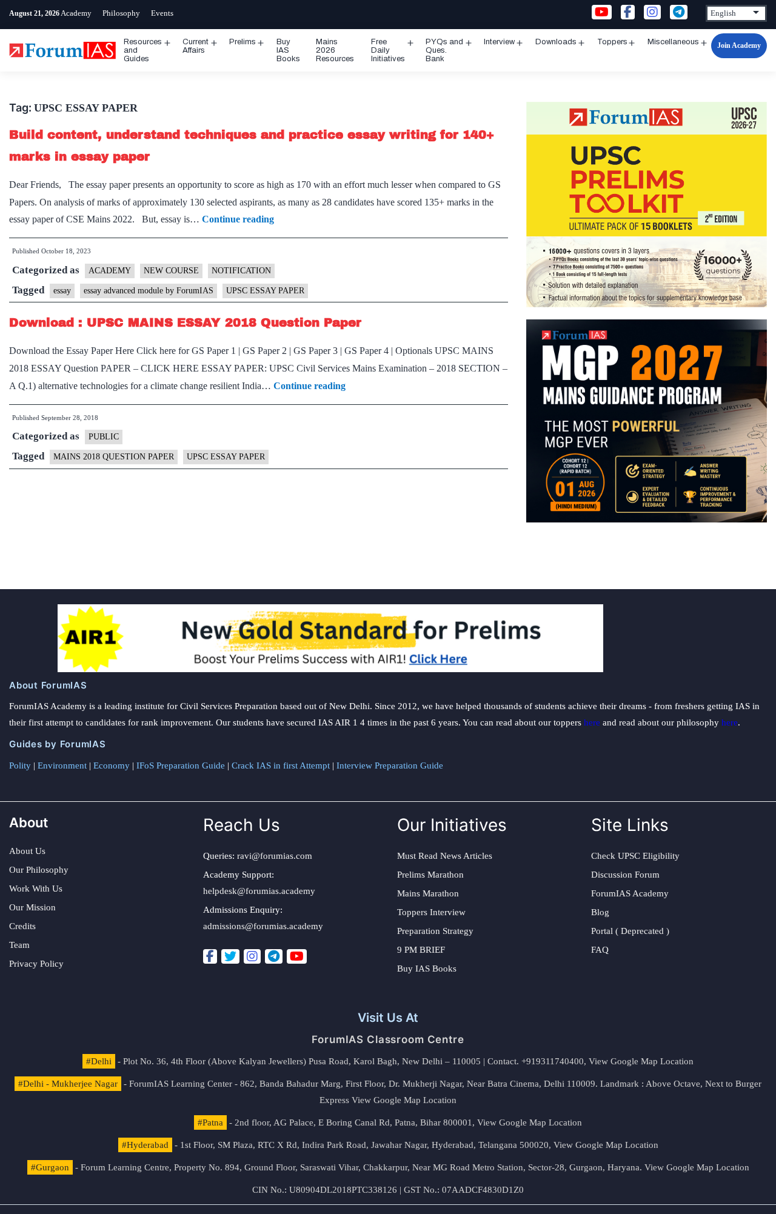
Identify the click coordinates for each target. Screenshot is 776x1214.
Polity (20, 765)
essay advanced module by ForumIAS (148, 290)
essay (62, 290)
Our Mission (32, 907)
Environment (62, 765)
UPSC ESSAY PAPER (265, 290)
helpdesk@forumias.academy (259, 891)
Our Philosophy (39, 870)
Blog (600, 912)
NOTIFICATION (241, 270)
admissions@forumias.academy (263, 926)
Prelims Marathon (430, 874)
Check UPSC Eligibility (635, 856)
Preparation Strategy (435, 931)
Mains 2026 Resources (335, 50)
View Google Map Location (641, 1061)
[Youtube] (297, 956)
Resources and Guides (143, 50)
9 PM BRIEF (421, 950)
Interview (499, 42)
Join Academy (739, 45)
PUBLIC (104, 436)
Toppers (612, 42)
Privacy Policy (36, 964)
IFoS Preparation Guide (180, 765)
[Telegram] (274, 956)
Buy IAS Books (288, 50)
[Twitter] (230, 956)
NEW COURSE (171, 270)
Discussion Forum (625, 874)
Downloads (556, 42)
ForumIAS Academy (630, 893)
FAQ (600, 950)
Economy (111, 765)
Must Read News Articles (444, 856)
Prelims (242, 42)
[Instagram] (252, 956)
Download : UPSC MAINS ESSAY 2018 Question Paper (185, 322)
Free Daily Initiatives (388, 50)
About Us (27, 851)
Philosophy (121, 13)
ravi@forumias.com (274, 856)
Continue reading (238, 219)
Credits (22, 926)
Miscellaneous (673, 42)
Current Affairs (195, 46)
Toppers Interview (431, 912)
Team (19, 945)
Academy (76, 13)
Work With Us (35, 888)
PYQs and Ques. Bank (444, 50)
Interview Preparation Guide (389, 765)
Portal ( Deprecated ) (630, 931)
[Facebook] (210, 956)
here (592, 722)
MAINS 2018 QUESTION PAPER (113, 456)
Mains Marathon (428, 893)
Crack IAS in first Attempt (281, 765)
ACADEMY (110, 270)
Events (162, 13)
